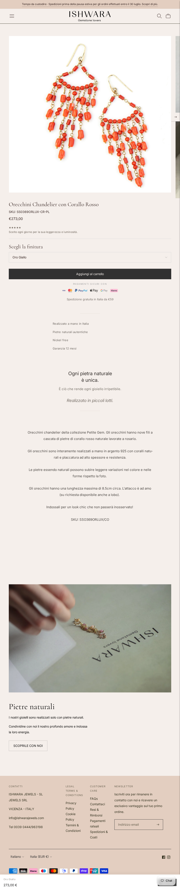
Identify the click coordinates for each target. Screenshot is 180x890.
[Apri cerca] (159, 16)
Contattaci (97, 804)
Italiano (16, 856)
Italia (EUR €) (39, 856)
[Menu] (12, 16)
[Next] (175, 117)
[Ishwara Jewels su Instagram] (168, 857)
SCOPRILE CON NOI (28, 746)
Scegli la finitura (26, 246)
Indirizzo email (128, 819)
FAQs (94, 798)
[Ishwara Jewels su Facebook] (163, 857)
